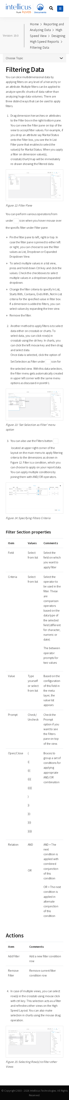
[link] (26, 10)
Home (34, 24)
